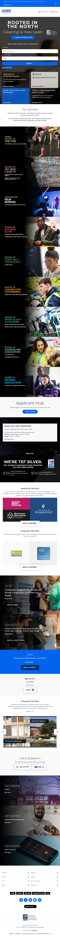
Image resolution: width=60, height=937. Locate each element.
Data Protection (30, 933)
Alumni (27, 893)
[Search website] (39, 12)
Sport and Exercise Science (14, 324)
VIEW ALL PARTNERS (29, 523)
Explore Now (9, 439)
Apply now (7, 4)
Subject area (6, 55)
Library (19, 893)
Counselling (9, 354)
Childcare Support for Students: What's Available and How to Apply (23, 592)
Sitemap (11, 933)
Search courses (30, 411)
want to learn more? (12, 786)
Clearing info (37, 102)
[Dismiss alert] (56, 3)
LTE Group (41, 927)
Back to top (29, 906)
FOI (50, 933)
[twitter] (20, 901)
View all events (38, 86)
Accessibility (18, 933)
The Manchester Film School (15, 204)
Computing (9, 264)
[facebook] (25, 901)
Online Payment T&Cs (42, 933)
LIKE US (28, 690)
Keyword (5, 47)
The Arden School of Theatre (15, 143)
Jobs (12, 893)
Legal (23, 933)
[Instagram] (39, 901)
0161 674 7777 (15, 429)
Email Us (41, 767)
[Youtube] (34, 901)
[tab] (27, 453)
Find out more (8, 86)
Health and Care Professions (15, 326)
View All (29, 711)
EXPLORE (8, 792)
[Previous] (3, 731)
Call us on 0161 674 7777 (23, 37)
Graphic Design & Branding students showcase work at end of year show (23, 629)
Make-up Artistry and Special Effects (12, 178)
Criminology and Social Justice (16, 236)
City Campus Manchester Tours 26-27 (44, 77)
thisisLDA (34, 930)
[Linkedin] (30, 901)
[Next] (56, 731)
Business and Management (14, 234)
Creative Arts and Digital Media (14, 175)
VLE (47, 893)
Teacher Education (11, 357)
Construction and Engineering (16, 294)
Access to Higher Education (15, 385)
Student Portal (38, 893)
